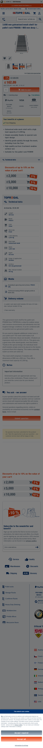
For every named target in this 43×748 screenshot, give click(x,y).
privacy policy (19, 725)
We (2, 716)
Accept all (21, 739)
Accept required (21, 733)
